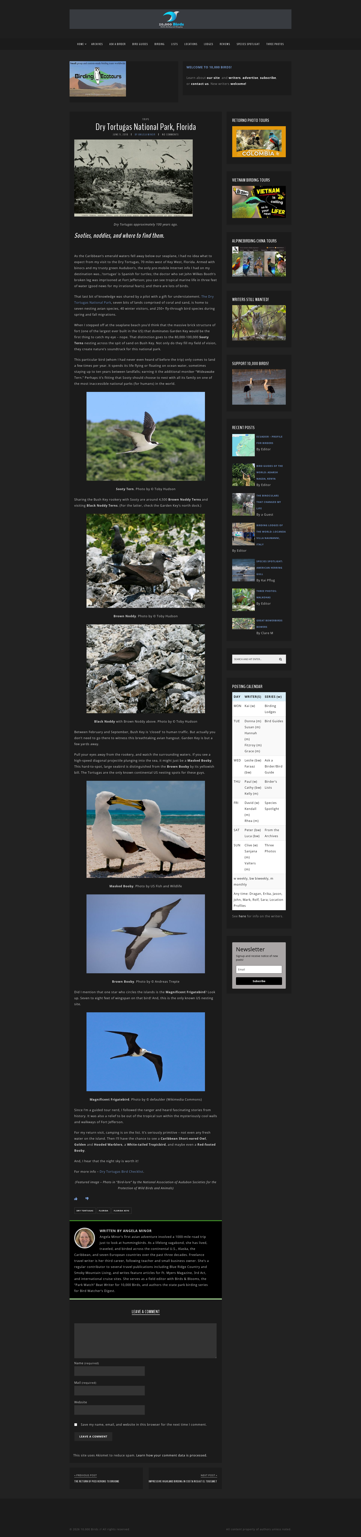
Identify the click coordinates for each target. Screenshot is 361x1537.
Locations (190, 44)
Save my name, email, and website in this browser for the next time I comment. (144, 1424)
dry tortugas (85, 1210)
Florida (103, 1210)
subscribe (268, 78)
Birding (160, 44)
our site (213, 78)
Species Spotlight (248, 44)
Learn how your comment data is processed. (171, 1455)
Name (86, 1363)
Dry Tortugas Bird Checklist (121, 1172)
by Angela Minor (145, 134)
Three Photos (275, 44)
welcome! (238, 84)
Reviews (225, 44)
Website (80, 1402)
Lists (174, 44)
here (242, 916)
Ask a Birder (117, 44)
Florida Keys (121, 1210)
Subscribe (259, 981)
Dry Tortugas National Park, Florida (146, 127)
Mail (85, 1383)
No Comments (170, 134)
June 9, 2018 (120, 134)
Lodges (208, 44)
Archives (97, 44)
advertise (250, 78)
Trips (145, 119)
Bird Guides (140, 44)
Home (80, 44)
